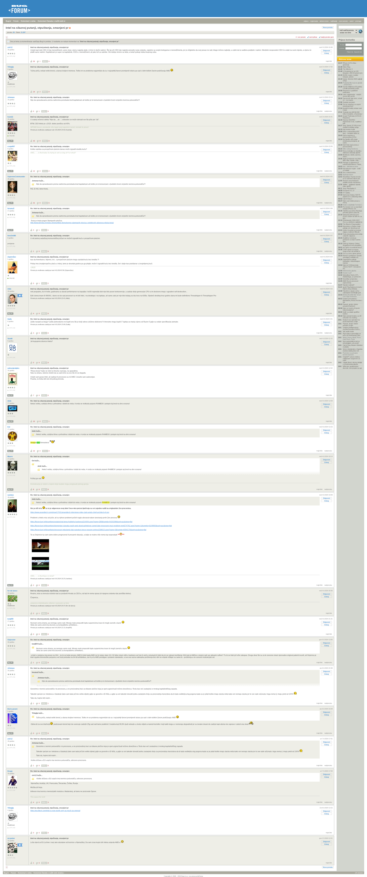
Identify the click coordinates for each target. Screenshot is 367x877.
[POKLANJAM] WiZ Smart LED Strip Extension (352, 295)
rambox (10, 495)
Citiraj (326, 53)
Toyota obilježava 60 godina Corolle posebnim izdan (352, 87)
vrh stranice (359, 873)
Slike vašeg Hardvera (350, 149)
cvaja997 (11, 146)
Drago (10, 771)
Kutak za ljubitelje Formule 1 (352, 205)
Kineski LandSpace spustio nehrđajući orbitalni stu (352, 256)
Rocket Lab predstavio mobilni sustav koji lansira (351, 181)
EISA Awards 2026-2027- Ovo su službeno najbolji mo (352, 221)
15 (34, 141)
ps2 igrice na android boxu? (352, 247)
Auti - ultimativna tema (350, 166)
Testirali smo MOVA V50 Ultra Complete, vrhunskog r (352, 113)
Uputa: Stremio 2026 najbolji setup (352, 80)
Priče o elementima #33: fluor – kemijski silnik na (351, 132)
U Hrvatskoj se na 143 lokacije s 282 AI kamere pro (352, 72)
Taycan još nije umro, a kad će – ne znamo (352, 99)
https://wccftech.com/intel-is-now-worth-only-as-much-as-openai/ (55, 811)
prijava (306, 21)
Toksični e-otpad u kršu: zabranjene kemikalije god (352, 292)
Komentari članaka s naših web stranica (54, 21)
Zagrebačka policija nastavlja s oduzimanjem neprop (351, 261)
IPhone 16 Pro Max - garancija (350, 64)
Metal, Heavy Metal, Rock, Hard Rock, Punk (352, 338)
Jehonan (11, 97)
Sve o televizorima (349, 172)
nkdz (9, 401)
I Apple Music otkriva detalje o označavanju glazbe (352, 363)
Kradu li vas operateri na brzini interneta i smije (351, 320)
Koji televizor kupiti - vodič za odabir (352, 169)
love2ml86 (11, 236)
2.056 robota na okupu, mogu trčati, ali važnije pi (351, 250)
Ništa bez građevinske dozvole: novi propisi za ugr (352, 367)
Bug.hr (8, 21)
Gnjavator (11, 640)
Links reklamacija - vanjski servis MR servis (352, 95)
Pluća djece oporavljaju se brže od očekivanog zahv (352, 334)
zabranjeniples (13, 368)
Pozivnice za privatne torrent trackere (350, 354)
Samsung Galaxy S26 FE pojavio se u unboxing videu (352, 195)
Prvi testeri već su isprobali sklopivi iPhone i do (352, 208)
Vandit (10, 339)
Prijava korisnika (347, 40)
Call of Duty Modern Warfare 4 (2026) (353, 346)
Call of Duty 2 (347, 199)
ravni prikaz (313, 37)
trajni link (329, 61)
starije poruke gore (327, 37)
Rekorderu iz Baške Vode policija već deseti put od (352, 227)
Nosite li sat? (347, 273)
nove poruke (343, 21)
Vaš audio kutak (348, 331)
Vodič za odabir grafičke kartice (351, 313)
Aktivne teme (345, 59)
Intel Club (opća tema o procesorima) (351, 145)
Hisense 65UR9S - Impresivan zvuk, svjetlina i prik (352, 121)
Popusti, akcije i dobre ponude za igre (350, 324)
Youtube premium (349, 102)
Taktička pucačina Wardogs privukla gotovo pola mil (352, 211)
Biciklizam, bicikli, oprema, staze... (352, 155)
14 (34, 92)
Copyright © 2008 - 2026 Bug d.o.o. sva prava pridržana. (183, 876)
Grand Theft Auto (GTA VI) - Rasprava (352, 117)
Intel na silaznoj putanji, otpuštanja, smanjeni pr (99, 41)
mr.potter (11, 838)
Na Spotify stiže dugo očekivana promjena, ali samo (351, 141)
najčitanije (333, 21)
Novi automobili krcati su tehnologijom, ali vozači (351, 342)
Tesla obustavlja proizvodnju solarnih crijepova (352, 235)
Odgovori (326, 50)
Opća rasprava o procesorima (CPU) (349, 136)
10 (34, 421)
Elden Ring (346, 67)
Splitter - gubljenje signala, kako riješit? (352, 185)
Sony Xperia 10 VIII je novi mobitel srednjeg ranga (352, 126)
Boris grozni (12, 709)
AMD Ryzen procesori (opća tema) (350, 282)
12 (34, 171)
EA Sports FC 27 (348, 190)
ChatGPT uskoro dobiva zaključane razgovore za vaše (351, 358)
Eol (8, 427)
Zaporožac (11, 257)
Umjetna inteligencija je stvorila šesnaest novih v (351, 328)
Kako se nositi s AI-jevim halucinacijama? (351, 309)
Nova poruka (328, 27)
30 (34, 61)
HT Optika (346, 193)
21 (34, 203)
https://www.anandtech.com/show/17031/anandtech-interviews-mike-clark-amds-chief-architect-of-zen (69, 512)
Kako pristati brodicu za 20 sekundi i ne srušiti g (352, 317)
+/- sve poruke (300, 37)
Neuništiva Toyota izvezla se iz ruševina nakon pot (352, 177)
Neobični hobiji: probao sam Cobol (352, 109)
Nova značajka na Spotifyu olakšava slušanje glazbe (352, 152)
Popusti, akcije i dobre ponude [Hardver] (350, 305)
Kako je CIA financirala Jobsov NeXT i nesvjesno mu (352, 266)
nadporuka (328, 111)
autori (352, 21)
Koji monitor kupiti (349, 129)
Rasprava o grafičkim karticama (350, 91)
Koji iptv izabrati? (348, 285)
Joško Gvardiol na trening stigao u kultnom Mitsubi (352, 231)
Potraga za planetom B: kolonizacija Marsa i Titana (352, 163)
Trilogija (10, 67)
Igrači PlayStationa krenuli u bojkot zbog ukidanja (352, 288)
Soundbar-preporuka (350, 279)
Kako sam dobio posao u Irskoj (351, 201)
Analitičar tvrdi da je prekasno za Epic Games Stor (352, 239)
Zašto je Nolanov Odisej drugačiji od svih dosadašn (352, 244)
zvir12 (10, 47)
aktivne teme (324, 21)
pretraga (358, 21)
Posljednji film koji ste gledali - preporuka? (352, 83)
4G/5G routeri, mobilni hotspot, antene (350, 76)
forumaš (11, 209)
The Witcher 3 (348, 69)
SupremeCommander (16, 177)
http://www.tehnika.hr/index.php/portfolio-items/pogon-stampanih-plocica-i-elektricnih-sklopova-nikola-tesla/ (72, 223)
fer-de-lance (12, 591)
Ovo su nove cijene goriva (352, 253)
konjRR (10, 619)
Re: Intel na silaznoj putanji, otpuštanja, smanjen (49, 97)
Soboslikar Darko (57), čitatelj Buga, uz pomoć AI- (352, 276)
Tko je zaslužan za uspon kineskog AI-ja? (352, 105)
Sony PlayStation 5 (349, 188)
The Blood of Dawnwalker (352, 224)
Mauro (10, 457)
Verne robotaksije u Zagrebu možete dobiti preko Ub (352, 350)
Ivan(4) (10, 117)
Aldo (9, 289)
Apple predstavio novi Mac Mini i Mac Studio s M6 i (352, 159)
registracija (314, 21)
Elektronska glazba (349, 271)
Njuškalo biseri (348, 174)
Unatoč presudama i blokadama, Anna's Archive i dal (352, 300)
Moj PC (10, 141)
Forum (16, 21)
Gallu (9, 319)
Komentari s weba (28, 21)
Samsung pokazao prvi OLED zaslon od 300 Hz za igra (352, 216)
